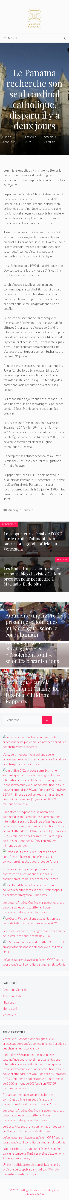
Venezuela (9, 1015)
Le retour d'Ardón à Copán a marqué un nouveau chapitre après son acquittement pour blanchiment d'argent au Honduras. (33, 907)
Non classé (10, 1008)
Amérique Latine (13, 996)
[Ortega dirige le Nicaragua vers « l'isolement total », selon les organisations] (34, 665)
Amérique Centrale (20, 510)
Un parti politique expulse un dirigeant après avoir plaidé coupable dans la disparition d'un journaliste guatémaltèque (32, 1169)
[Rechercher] (47, 720)
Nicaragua (9, 1002)
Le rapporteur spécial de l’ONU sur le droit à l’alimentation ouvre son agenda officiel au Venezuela (33, 541)
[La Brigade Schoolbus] (34, 16)
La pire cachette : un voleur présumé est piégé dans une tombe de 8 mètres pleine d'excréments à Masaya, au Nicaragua (34, 1153)
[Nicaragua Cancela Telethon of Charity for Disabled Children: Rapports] (34, 705)
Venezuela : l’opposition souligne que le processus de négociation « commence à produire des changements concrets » (34, 759)
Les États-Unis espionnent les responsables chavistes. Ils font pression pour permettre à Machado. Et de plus (33, 576)
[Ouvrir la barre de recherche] (64, 38)
